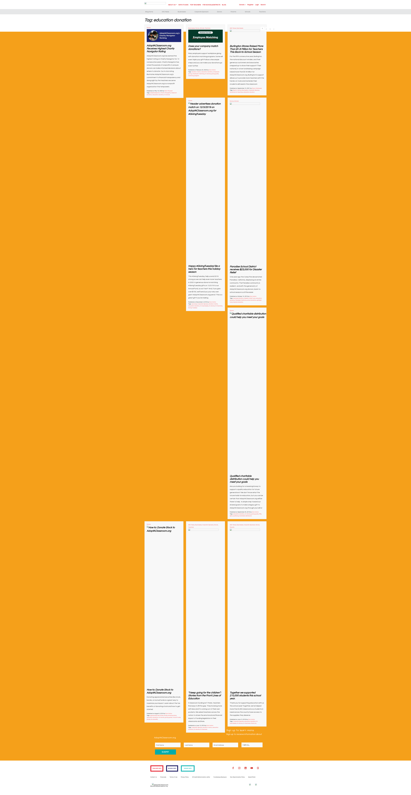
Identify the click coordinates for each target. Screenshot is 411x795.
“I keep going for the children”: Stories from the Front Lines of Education (204, 695)
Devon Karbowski (257, 88)
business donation (238, 298)
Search (263, 4)
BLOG (224, 5)
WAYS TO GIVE (183, 5)
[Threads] (258, 768)
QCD (231, 516)
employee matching (198, 73)
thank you (253, 723)
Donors (219, 12)
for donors (167, 94)
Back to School (237, 90)
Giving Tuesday (192, 308)
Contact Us (153, 777)
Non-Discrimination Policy (237, 777)
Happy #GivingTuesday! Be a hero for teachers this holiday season (204, 269)
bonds (165, 715)
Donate (241, 4)
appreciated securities (156, 715)
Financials (163, 777)
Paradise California (240, 300)
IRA (260, 514)
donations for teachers (236, 92)
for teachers (218, 306)
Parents (233, 12)
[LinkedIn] (245, 768)
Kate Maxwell (169, 91)
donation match (196, 72)
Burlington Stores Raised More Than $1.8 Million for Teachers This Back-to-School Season (246, 49)
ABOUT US (171, 5)
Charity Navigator (165, 92)
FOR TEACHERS (195, 5)
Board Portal (251, 777)
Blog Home (149, 12)
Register (250, 4)
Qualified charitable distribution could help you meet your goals (244, 479)
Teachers (262, 12)
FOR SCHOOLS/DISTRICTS (211, 5)
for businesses (204, 306)
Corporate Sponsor (254, 90)
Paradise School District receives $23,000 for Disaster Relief (246, 269)
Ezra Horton (212, 70)
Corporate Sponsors (201, 12)
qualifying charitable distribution (242, 516)
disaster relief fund (249, 298)
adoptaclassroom (155, 92)
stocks (148, 719)
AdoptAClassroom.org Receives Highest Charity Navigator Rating (160, 48)
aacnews (194, 304)
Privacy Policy (185, 777)
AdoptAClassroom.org (161, 786)
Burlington (245, 90)
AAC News (165, 12)
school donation (251, 300)
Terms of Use (173, 777)
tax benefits (154, 719)
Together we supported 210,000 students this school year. (245, 695)
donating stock (172, 715)
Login (257, 4)
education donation (158, 94)
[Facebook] (233, 768)
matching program (193, 75)
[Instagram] (239, 768)
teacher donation (238, 302)
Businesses (182, 12)
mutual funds (176, 717)
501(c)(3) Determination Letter (201, 777)
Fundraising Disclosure (220, 777)
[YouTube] (251, 768)
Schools (247, 12)
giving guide (215, 73)
